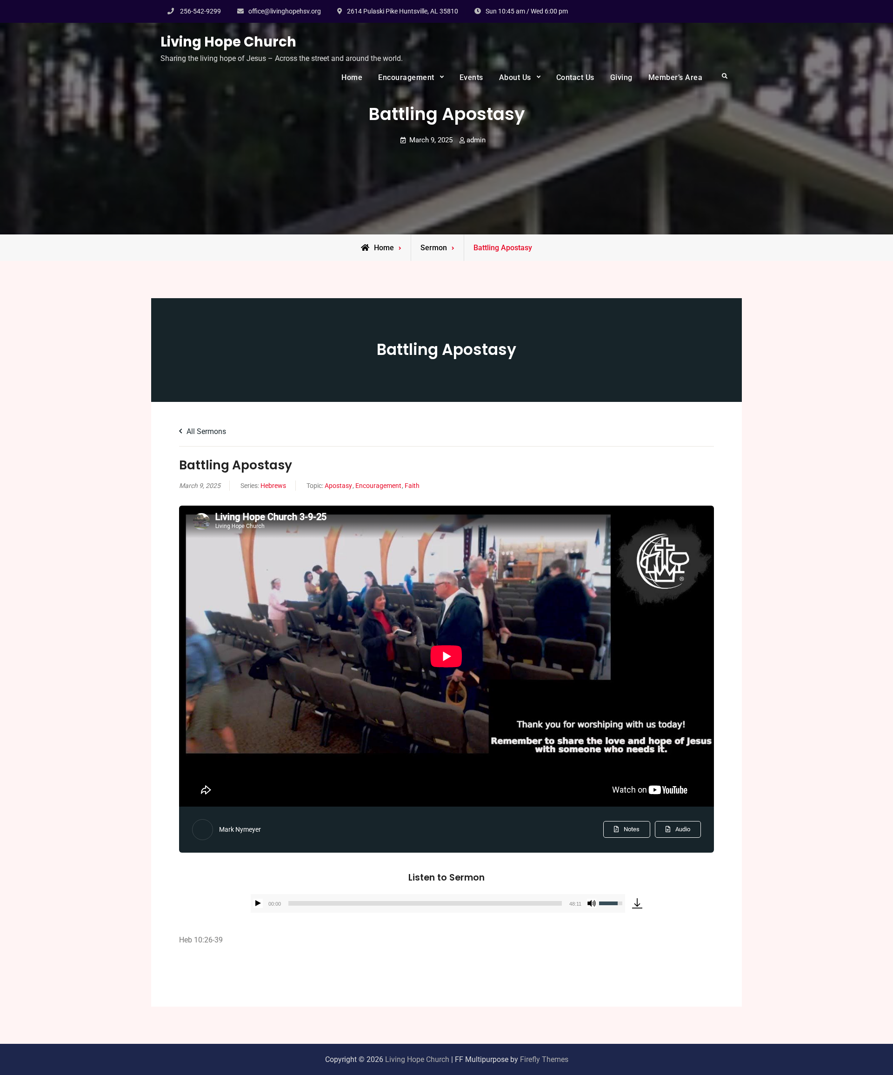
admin (476, 140)
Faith (412, 485)
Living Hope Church (228, 42)
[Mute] (591, 903)
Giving (621, 77)
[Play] (258, 903)
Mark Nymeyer (240, 829)
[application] (438, 903)
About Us (515, 77)
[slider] (425, 903)
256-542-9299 (200, 11)
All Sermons (205, 431)
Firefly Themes (544, 1059)
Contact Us (575, 77)
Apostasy (338, 485)
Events (471, 77)
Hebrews (273, 485)
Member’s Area (675, 77)
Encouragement (406, 77)
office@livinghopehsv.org (284, 11)
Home (351, 77)
